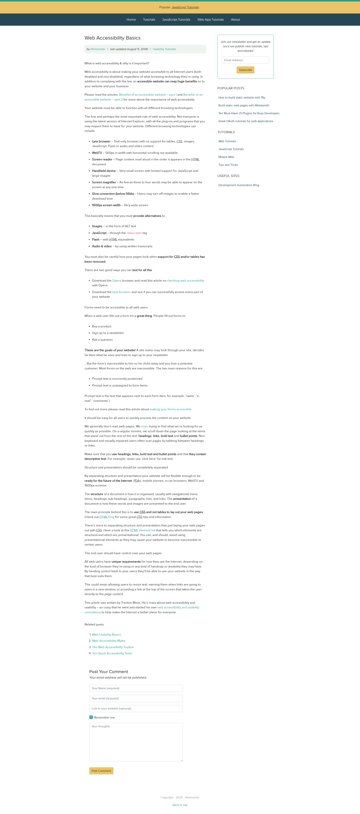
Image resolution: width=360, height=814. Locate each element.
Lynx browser (121, 292)
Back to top (180, 804)
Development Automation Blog (238, 185)
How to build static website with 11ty (241, 97)
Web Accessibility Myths (108, 641)
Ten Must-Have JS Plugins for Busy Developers (248, 113)
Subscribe (245, 69)
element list (142, 530)
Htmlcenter (98, 49)
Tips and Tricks (228, 164)
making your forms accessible (170, 409)
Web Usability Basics (106, 634)
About (235, 19)
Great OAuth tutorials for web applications (245, 121)
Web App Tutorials (210, 19)
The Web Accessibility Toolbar (113, 647)
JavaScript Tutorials (185, 7)
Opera (116, 280)
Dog (106, 517)
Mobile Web (226, 157)
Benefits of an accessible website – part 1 (148, 94)
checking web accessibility (185, 280)
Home (131, 19)
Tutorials (149, 19)
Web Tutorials (227, 141)
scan (144, 426)
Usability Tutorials (164, 49)
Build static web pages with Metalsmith (243, 105)
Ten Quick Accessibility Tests (112, 653)
